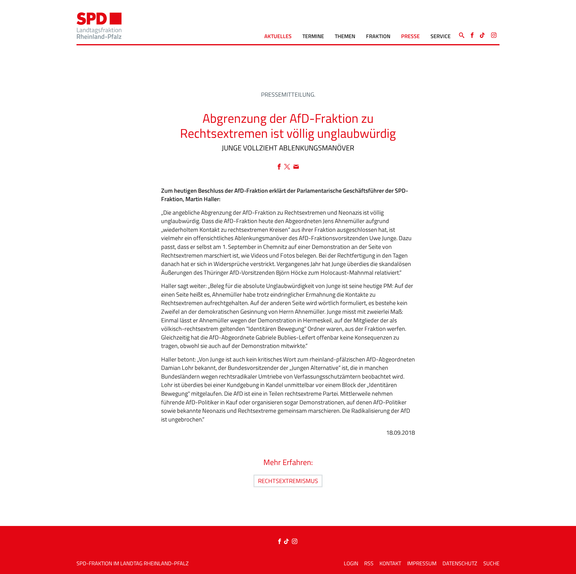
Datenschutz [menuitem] (459, 563)
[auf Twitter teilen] (288, 167)
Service (440, 36)
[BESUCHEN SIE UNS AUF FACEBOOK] (472, 34)
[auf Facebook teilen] (280, 167)
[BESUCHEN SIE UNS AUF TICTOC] (482, 34)
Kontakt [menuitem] (390, 563)
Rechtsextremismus (288, 480)
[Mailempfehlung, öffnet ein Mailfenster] (296, 167)
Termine (313, 36)
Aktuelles (278, 36)
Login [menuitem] (351, 563)
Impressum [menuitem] (421, 563)
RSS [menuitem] (369, 563)
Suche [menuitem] (491, 563)
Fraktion (378, 36)
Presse (410, 36)
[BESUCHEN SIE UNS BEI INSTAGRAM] (493, 34)
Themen (345, 36)
